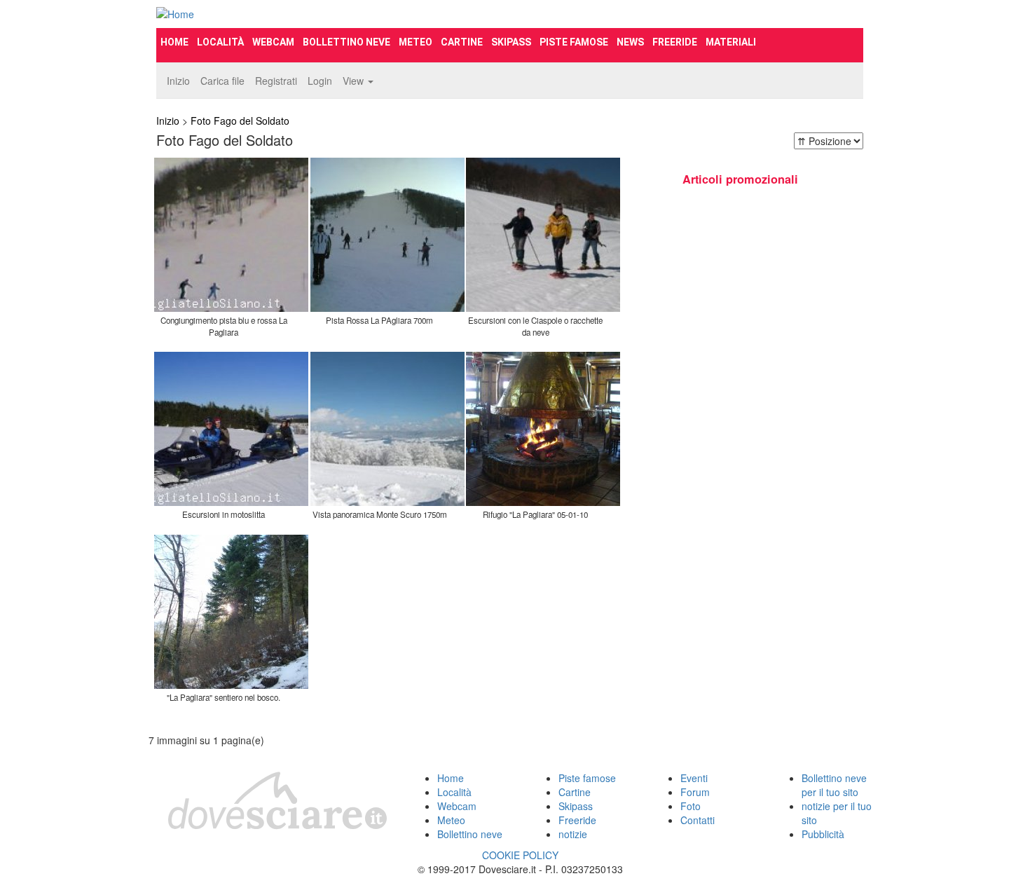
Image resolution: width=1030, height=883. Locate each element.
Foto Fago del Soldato (240, 121)
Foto (690, 806)
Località (220, 42)
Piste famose (574, 42)
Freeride (674, 42)
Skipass (511, 42)
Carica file (222, 81)
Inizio (178, 81)
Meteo (415, 42)
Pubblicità (823, 834)
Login (320, 81)
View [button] (354, 81)
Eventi (694, 778)
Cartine (462, 42)
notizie (572, 834)
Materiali (731, 42)
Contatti (697, 820)
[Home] (267, 14)
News (630, 42)
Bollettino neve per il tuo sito (834, 785)
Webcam (273, 42)
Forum (695, 792)
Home (174, 42)
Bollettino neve (346, 42)
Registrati (276, 81)
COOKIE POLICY (520, 855)
